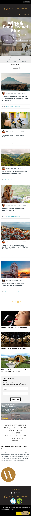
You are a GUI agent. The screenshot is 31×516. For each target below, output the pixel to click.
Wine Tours (19, 58)
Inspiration (10, 291)
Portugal (14, 179)
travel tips (10, 143)
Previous (8, 302)
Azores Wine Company (15, 106)
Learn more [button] (11, 509)
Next (26, 302)
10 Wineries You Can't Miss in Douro (13, 349)
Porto (15, 61)
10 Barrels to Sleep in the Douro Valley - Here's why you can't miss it (14, 370)
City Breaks (11, 59)
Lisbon (7, 61)
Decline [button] (8, 513)
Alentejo (24, 61)
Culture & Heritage (16, 291)
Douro (21, 59)
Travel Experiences (17, 143)
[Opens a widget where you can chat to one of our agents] (25, 513)
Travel (6, 106)
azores (9, 106)
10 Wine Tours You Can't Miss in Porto (14, 327)
